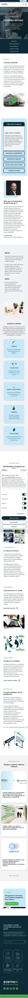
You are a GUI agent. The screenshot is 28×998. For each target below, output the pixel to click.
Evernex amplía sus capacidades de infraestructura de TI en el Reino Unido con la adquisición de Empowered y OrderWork (14, 795)
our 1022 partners (10, 477)
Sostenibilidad (14, 46)
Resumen (14, 41)
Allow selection (14, 522)
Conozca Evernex (14, 44)
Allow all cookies (14, 518)
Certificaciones (14, 51)
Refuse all (14, 526)
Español (22, 1)
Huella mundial (14, 49)
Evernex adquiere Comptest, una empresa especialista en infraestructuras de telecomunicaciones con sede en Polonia (13, 863)
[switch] (24, 499)
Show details (20, 513)
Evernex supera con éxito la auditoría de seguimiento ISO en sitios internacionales (13, 827)
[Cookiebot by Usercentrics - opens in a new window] (20, 470)
